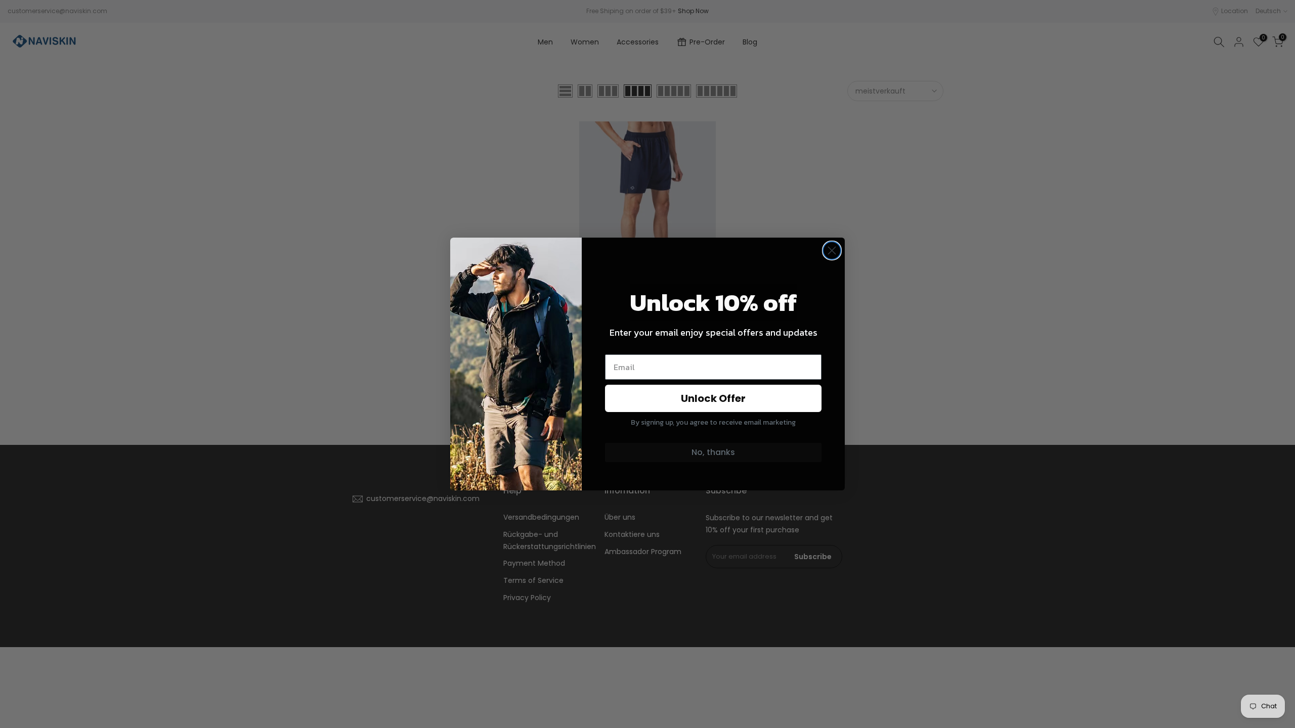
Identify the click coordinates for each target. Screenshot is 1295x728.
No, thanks (713, 452)
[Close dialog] (832, 250)
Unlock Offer (713, 398)
